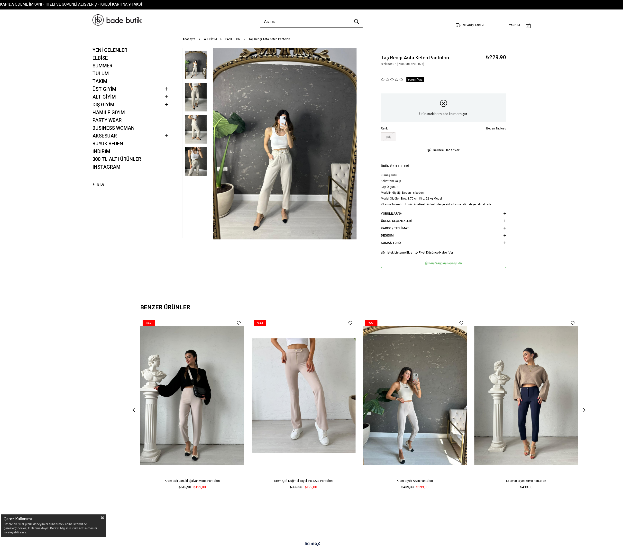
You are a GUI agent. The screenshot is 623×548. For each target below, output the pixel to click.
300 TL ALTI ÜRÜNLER (116, 159)
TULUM (100, 73)
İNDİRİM (101, 151)
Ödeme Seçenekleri (396, 221)
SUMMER (102, 66)
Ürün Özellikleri (395, 166)
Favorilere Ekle (239, 323)
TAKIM (99, 81)
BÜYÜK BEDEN (107, 143)
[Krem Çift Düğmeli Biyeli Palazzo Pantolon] (304, 396)
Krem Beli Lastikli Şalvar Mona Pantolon (192, 481)
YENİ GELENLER (109, 50)
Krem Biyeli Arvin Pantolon (415, 481)
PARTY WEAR (107, 120)
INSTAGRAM (106, 167)
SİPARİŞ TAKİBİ (473, 25)
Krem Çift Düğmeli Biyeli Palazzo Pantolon (303, 481)
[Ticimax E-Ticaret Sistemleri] (311, 544)
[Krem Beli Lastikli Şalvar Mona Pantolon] (192, 396)
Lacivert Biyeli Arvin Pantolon (526, 481)
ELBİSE (100, 58)
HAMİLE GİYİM (108, 112)
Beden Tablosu (496, 128)
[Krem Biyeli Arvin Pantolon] (415, 396)
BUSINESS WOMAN (113, 128)
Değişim (387, 235)
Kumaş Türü (391, 243)
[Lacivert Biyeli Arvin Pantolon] (526, 396)
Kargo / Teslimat (395, 228)
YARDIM (514, 25)
